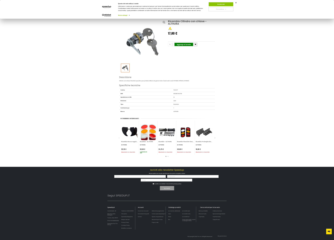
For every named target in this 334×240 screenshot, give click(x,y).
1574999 (176, 81)
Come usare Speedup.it (158, 214)
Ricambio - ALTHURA (146, 141)
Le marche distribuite (174, 211)
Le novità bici (185, 216)
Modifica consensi (126, 228)
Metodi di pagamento (158, 211)
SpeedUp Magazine (127, 216)
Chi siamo (124, 214)
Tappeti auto (216, 219)
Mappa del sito (125, 219)
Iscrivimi (167, 188)
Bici (169, 219)
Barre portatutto (203, 211)
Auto (169, 214)
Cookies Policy (125, 225)
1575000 (181, 81)
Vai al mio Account (143, 211)
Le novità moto (186, 214)
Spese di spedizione (157, 216)
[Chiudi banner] (236, 3)
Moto (169, 216)
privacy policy (177, 184)
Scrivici (140, 216)
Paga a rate (155, 222)
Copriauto (201, 216)
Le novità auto (186, 211)
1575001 (186, 81)
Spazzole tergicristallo (219, 214)
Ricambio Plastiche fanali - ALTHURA (185, 141)
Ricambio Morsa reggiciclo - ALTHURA (129, 141)
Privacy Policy (125, 222)
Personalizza (220, 9)
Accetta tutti (221, 4)
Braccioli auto (202, 214)
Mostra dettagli (122, 15)
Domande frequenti (143, 214)
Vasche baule (217, 216)
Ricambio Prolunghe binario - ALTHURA (204, 141)
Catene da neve (217, 211)
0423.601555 (130, 211)
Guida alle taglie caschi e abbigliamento (188, 220)
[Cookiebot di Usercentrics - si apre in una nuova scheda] (106, 15)
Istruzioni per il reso (157, 219)
